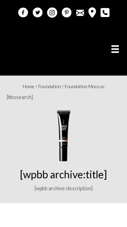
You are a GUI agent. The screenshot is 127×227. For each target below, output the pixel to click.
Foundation (49, 86)
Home (29, 86)
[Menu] (115, 49)
